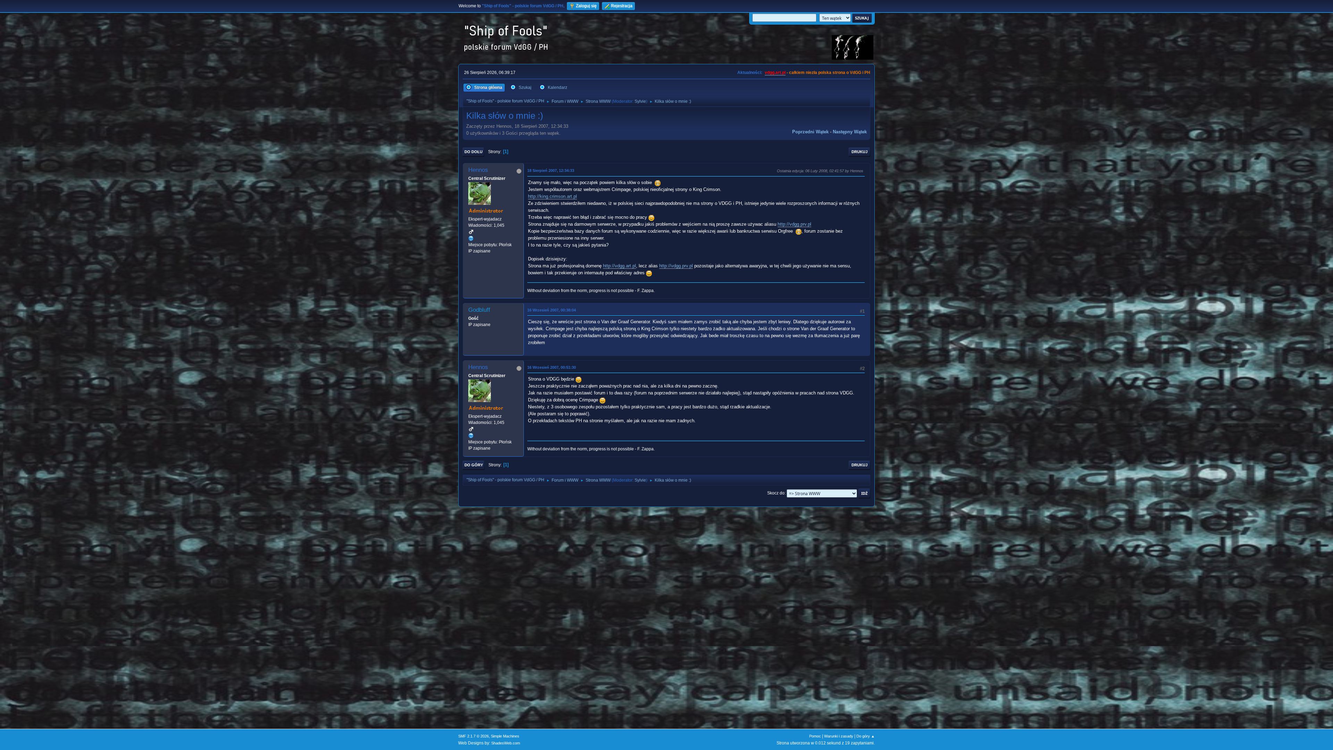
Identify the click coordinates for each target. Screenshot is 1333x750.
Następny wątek (850, 131)
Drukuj (859, 152)
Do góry (473, 465)
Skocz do (776, 493)
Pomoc (815, 736)
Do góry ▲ (865, 736)
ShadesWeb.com (505, 743)
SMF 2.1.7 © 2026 (473, 736)
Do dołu (473, 152)
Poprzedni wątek (810, 131)
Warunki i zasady (838, 736)
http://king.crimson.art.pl (552, 196)
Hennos (478, 170)
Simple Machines (505, 736)
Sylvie (640, 101)
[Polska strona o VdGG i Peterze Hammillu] (471, 238)
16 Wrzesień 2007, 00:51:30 (551, 367)
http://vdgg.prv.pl (794, 224)
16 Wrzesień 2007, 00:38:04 (551, 310)
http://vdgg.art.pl (619, 265)
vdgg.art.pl (775, 72)
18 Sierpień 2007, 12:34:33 (550, 170)
